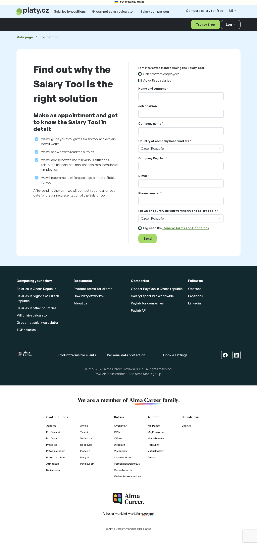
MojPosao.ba (156, 432)
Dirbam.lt (119, 444)
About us (80, 303)
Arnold (84, 425)
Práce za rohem (55, 457)
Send (148, 239)
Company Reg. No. (151, 158)
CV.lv (117, 432)
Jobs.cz (51, 425)
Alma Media (143, 374)
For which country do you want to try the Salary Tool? (177, 210)
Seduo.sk (86, 444)
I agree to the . (176, 228)
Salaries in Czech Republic (36, 289)
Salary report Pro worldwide (152, 296)
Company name (149, 123)
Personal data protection (126, 355)
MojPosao (154, 425)
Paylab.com (87, 463)
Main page (24, 37)
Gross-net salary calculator (113, 11)
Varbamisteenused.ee (127, 476)
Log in (230, 25)
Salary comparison (154, 11)
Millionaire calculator (32, 315)
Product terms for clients (93, 289)
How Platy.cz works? (89, 296)
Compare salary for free (204, 11)
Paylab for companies (147, 303)
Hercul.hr (153, 444)
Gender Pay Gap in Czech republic (157, 289)
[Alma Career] (128, 499)
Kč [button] (231, 11)
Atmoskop (52, 463)
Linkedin (194, 303)
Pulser (151, 457)
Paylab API (139, 310)
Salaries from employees (161, 74)
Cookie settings (175, 355)
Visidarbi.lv (120, 451)
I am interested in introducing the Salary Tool (171, 68)
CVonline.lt (120, 425)
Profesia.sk (53, 432)
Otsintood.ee (122, 457)
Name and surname (152, 88)
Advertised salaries (157, 80)
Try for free (205, 25)
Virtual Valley (156, 451)
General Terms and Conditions (185, 228)
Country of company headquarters (163, 141)
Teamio (84, 432)
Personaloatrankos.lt (127, 463)
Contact (194, 289)
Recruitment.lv (123, 470)
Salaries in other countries (36, 308)
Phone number (149, 193)
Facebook (195, 296)
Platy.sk (85, 457)
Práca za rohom (55, 451)
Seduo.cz (86, 438)
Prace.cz (51, 444)
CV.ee (118, 438)
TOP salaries (26, 330)
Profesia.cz (53, 438)
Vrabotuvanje (156, 438)
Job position (147, 106)
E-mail (143, 175)
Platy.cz (85, 451)
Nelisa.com (53, 470)
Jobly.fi (186, 425)
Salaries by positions (70, 11)
